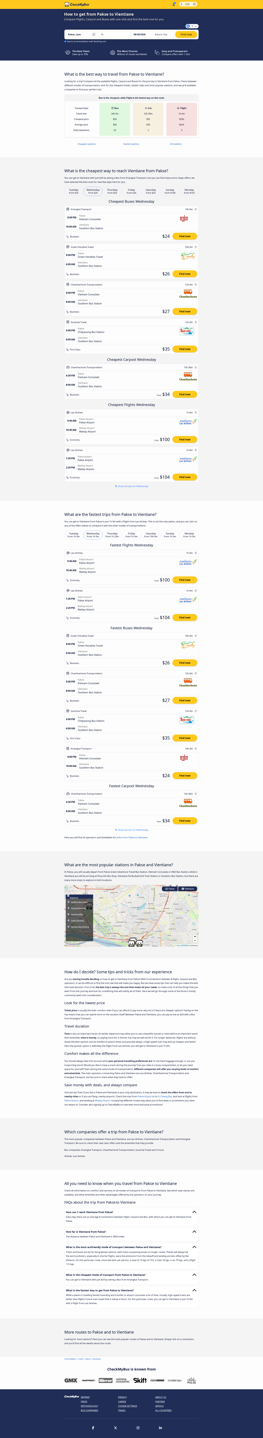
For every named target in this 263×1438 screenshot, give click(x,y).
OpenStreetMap (183, 945)
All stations (176, 143)
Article (159, 1406)
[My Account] (173, 4)
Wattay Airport (102, 1100)
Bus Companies (89, 1410)
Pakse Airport (145, 1096)
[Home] (76, 4)
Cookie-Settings (127, 1406)
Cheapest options (87, 143)
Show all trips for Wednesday (133, 486)
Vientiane (189, 889)
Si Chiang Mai (165, 1096)
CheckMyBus (70, 1359)
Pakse (171, 889)
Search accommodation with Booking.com (86, 41)
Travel (80, 1359)
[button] (139, 943)
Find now (184, 236)
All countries (163, 1410)
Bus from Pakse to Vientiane (133, 837)
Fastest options (131, 143)
